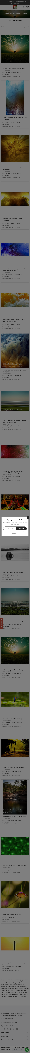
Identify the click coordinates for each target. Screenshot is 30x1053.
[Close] (28, 517)
